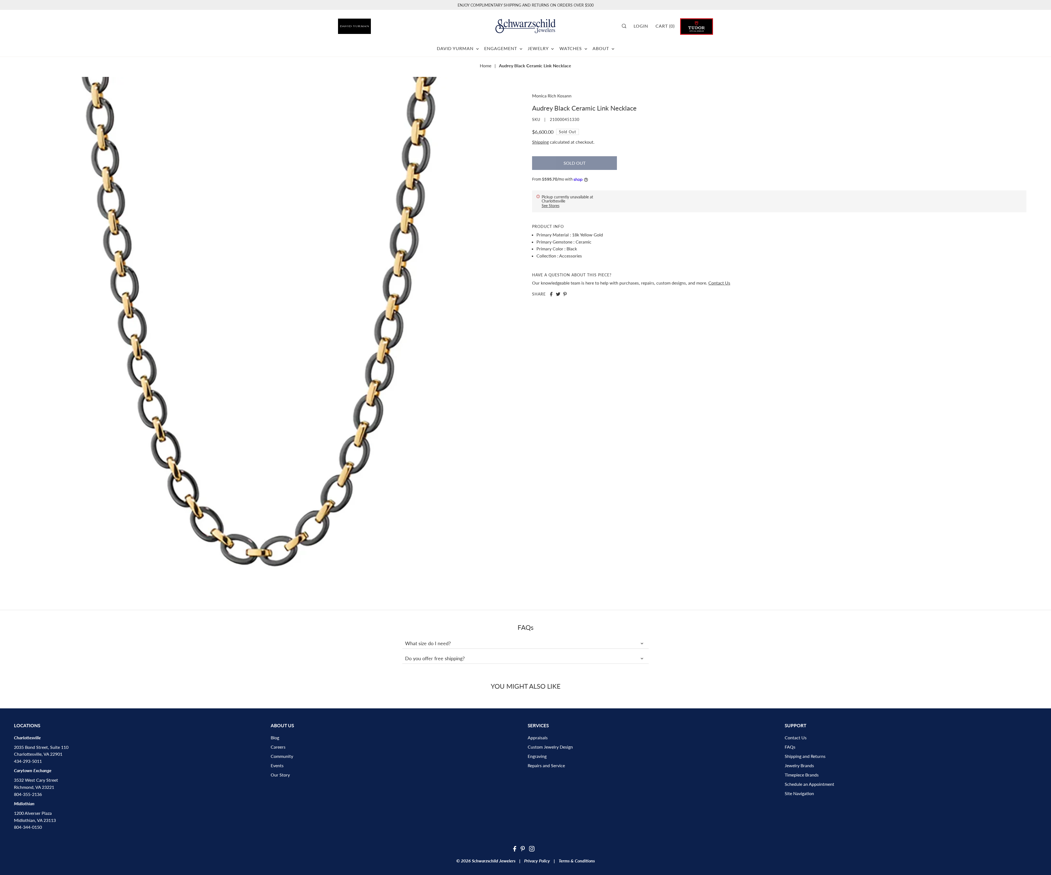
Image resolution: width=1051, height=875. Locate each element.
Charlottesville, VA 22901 (38, 754)
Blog (275, 737)
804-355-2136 (28, 794)
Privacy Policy (537, 860)
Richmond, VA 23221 (34, 787)
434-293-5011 (28, 761)
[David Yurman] (367, 24)
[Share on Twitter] (558, 294)
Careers (278, 746)
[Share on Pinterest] (565, 294)
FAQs (790, 746)
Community (282, 756)
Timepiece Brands (802, 774)
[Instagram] (532, 848)
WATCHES (571, 48)
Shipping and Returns (805, 756)
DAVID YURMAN (456, 48)
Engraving (537, 756)
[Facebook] (514, 848)
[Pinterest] (523, 848)
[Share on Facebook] (551, 294)
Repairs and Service (546, 765)
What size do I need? (428, 643)
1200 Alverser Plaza (33, 813)
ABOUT (601, 48)
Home (485, 65)
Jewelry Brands (799, 765)
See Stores (550, 205)
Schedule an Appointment (809, 784)
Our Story (280, 774)
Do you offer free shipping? (435, 658)
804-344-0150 (28, 827)
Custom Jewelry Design (550, 746)
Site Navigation (799, 793)
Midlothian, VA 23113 (35, 820)
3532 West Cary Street (36, 780)
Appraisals (538, 737)
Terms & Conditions (577, 860)
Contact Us (719, 282)
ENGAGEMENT (501, 48)
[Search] (626, 26)
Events (277, 765)
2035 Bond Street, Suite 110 (41, 747)
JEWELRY (539, 48)
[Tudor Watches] (696, 26)
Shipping (540, 141)
